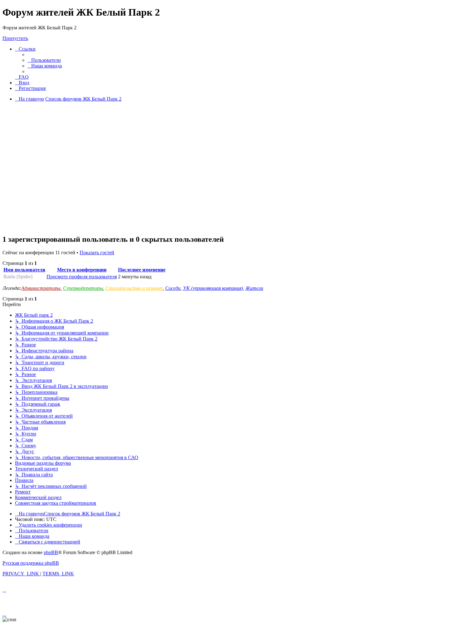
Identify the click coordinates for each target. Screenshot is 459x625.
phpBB (51, 552)
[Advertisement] (229, 185)
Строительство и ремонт (134, 288)
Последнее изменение (141, 269)
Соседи (172, 288)
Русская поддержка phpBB (30, 563)
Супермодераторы (83, 288)
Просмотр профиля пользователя (82, 276)
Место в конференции (81, 269)
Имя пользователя (24, 269)
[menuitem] (44, 60)
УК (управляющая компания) (213, 288)
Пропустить (15, 38)
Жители (254, 288)
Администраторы (41, 288)
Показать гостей (97, 252)
